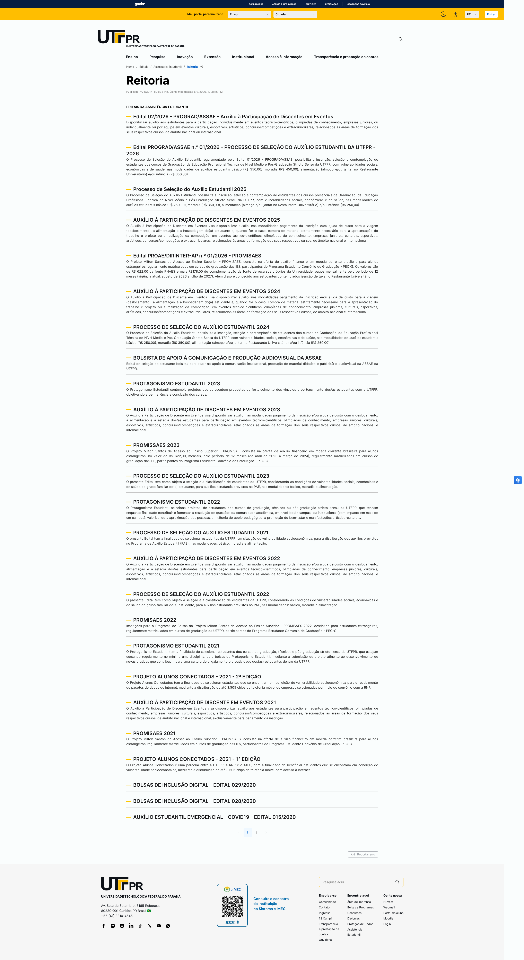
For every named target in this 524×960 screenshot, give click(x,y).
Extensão (212, 57)
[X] (149, 925)
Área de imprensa (359, 902)
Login (387, 924)
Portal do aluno (393, 913)
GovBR (139, 4)
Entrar (491, 14)
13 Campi (325, 918)
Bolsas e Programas (360, 907)
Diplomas (353, 918)
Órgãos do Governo (358, 4)
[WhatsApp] (168, 925)
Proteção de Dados (360, 924)
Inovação (185, 57)
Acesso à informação (284, 4)
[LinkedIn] (131, 925)
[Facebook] (103, 925)
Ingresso (324, 913)
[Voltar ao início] (123, 884)
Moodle (388, 918)
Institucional (243, 57)
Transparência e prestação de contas (346, 57)
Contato (324, 907)
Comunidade (327, 902)
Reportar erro (366, 854)
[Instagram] (122, 925)
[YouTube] (158, 925)
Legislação (331, 4)
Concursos (354, 913)
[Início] (141, 39)
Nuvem (388, 902)
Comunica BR (256, 4)
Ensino (132, 57)
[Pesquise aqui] (397, 882)
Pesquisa (157, 57)
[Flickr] (112, 925)
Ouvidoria (325, 939)
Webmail (389, 907)
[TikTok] (140, 925)
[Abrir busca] (401, 39)
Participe (311, 4)
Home (130, 66)
